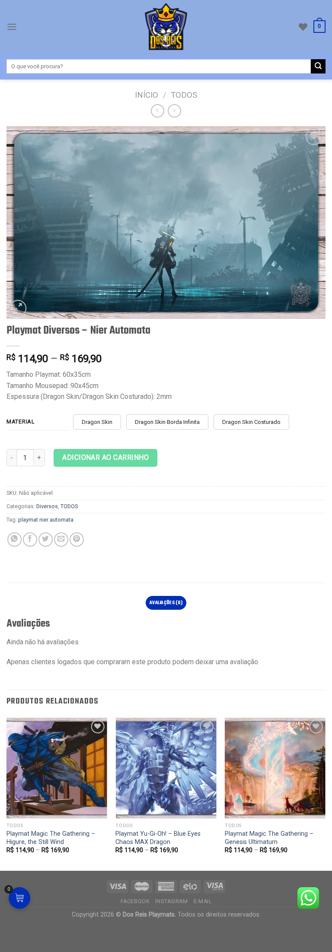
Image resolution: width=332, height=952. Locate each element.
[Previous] (6, 793)
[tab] (166, 603)
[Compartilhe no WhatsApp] (14, 539)
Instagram (171, 901)
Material (20, 422)
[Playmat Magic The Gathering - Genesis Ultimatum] (275, 768)
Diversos (47, 506)
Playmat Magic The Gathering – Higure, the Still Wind (50, 838)
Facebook (135, 901)
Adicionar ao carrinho (105, 457)
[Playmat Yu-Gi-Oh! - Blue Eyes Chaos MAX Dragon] (165, 768)
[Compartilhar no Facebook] (30, 539)
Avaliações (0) (166, 603)
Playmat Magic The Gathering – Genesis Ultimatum (269, 838)
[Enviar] (318, 66)
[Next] (325, 793)
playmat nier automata (45, 519)
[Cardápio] (11, 26)
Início (146, 94)
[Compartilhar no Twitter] (45, 539)
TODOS (184, 94)
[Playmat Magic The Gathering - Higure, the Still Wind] (56, 768)
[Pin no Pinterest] (77, 539)
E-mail (203, 901)
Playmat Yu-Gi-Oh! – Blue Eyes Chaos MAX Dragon (158, 838)
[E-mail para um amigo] (61, 539)
